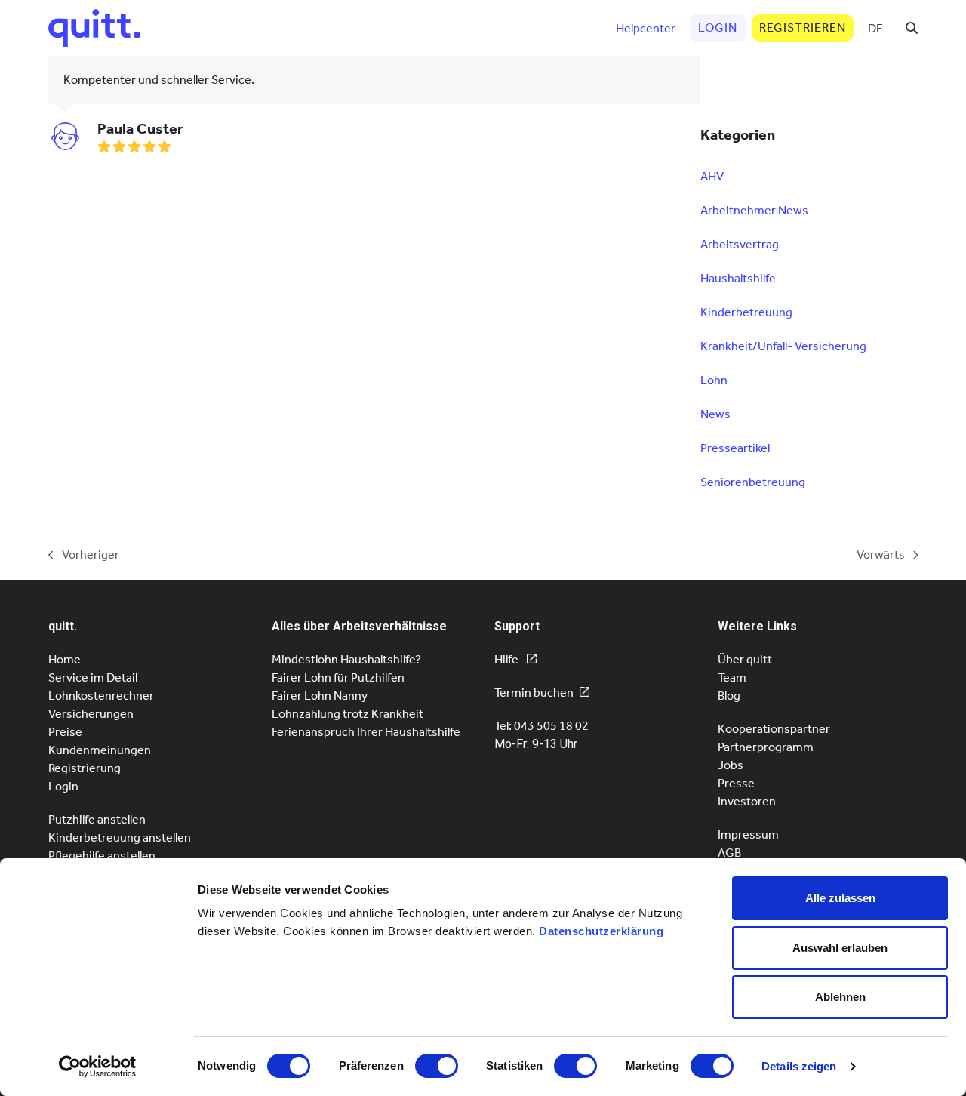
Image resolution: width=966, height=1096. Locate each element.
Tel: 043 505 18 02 (541, 726)
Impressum (748, 834)
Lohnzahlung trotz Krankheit (347, 714)
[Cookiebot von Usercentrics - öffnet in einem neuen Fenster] (98, 1066)
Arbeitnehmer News (754, 210)
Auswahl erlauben (840, 947)
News (715, 414)
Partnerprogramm (766, 747)
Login (63, 786)
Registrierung (84, 768)
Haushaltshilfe (738, 278)
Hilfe (507, 659)
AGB (729, 852)
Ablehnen (840, 996)
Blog (729, 695)
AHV (712, 176)
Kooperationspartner (774, 729)
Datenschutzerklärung (601, 931)
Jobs (730, 765)
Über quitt (745, 659)
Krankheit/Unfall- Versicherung (783, 346)
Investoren (747, 801)
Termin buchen (534, 692)
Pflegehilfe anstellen (101, 855)
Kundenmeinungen (99, 750)
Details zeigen (798, 1066)
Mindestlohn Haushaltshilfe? (346, 659)
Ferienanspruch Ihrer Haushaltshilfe (366, 732)
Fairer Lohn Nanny (320, 695)
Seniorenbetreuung (752, 482)
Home (64, 659)
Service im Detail (92, 677)
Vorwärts (881, 555)
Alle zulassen (840, 897)
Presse (736, 783)
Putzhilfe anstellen (97, 819)
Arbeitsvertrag (739, 244)
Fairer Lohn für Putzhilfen (338, 677)
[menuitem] (875, 28)
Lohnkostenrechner (101, 695)
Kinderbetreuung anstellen (119, 837)
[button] (911, 28)
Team (732, 677)
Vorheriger (83, 555)
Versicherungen (91, 714)
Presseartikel (735, 448)
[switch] (436, 1066)
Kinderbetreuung (746, 312)
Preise (65, 732)
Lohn (714, 380)
